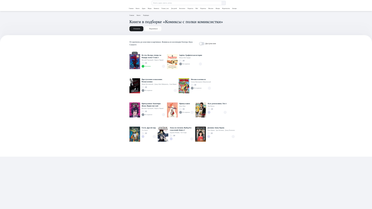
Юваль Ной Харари (185, 57)
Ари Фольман (220, 130)
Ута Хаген (145, 130)
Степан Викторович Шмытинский (201, 82)
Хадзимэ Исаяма (175, 132)
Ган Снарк (183, 132)
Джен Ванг (182, 106)
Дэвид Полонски (230, 130)
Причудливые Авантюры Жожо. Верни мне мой (151, 105)
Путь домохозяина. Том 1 (217, 103)
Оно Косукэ (211, 106)
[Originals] (134, 61)
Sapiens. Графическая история (190, 55)
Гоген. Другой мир (149, 128)
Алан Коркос (173, 84)
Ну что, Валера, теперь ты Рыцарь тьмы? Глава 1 (151, 56)
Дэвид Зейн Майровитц (161, 84)
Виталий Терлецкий (148, 60)
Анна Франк (211, 130)
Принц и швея (184, 103)
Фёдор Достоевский (148, 84)
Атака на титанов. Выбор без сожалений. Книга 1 (181, 129)
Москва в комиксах (198, 79)
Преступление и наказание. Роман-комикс (152, 80)
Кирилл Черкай (158, 60)
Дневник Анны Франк (215, 128)
